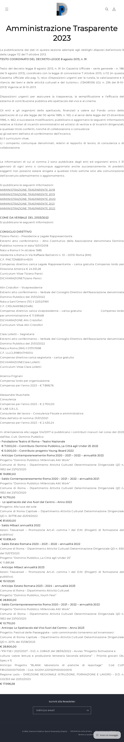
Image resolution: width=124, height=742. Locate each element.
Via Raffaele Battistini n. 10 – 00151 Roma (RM (59, 255)
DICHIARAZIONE (11, 320)
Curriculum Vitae (12, 324)
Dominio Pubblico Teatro (39, 731)
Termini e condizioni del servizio (92, 734)
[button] (6, 9)
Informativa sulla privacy (81, 731)
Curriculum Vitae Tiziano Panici (21, 273)
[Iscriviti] (87, 710)
